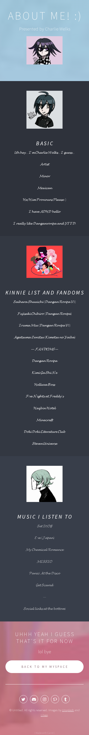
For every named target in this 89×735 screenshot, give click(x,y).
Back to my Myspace (45, 667)
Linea (44, 715)
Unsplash (68, 710)
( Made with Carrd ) (44, 733)
